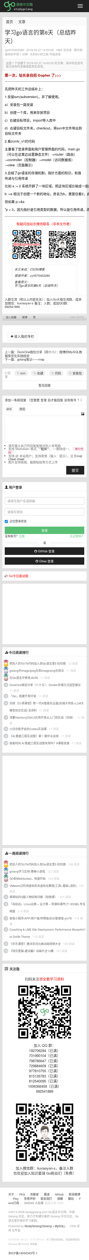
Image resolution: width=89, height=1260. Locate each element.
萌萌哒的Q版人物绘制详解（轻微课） (33, 897)
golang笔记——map (30, 359)
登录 (44, 400)
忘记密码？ (77, 536)
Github (59, 1194)
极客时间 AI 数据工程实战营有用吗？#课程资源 (39, 743)
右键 (39, 373)
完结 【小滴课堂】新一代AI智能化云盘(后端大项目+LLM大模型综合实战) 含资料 (46, 706)
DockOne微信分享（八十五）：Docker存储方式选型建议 (45, 685)
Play (16, 1198)
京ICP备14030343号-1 (22, 1253)
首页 (9, 21)
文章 (21, 21)
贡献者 (34, 1194)
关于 (11, 1194)
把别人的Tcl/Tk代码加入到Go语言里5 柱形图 (37, 663)
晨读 (47, 1194)
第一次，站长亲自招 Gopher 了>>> (33, 75)
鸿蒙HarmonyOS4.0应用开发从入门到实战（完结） (42, 717)
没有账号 (70, 400)
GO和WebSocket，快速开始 (27, 878)
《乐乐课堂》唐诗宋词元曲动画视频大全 (35, 944)
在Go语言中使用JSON (23, 678)
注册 (22, 536)
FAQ (22, 1194)
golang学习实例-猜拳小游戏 (27, 871)
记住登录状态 (18, 521)
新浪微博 (74, 1194)
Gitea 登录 (46, 561)
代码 (57, 373)
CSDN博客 (37, 269)
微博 (24, 317)
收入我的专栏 (23, 336)
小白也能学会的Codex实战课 (28, 729)
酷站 (71, 1198)
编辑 (9, 409)
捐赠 (60, 1198)
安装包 (77, 373)
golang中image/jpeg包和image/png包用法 (36, 670)
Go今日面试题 (18, 575)
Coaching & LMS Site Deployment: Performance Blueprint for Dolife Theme (47, 933)
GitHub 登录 (46, 551)
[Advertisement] (38, 613)
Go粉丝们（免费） (61, 1173)
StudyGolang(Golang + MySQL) (44, 1226)
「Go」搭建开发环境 (22, 696)
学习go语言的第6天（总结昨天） (37, 285)
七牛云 (16, 1230)
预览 (22, 409)
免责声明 (29, 1198)
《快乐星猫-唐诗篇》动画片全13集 (31, 951)
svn (22, 373)
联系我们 (46, 1198)
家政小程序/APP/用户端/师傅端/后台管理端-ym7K (40, 918)
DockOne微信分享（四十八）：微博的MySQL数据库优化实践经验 (43, 354)
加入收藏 (11, 317)
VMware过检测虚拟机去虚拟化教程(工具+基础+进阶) (43, 886)
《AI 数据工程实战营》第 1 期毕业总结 (34, 736)
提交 (75, 470)
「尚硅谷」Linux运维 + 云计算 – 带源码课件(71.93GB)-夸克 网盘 (47, 907)
